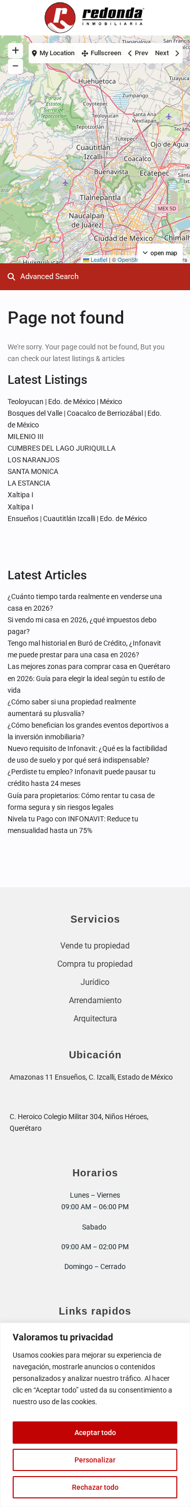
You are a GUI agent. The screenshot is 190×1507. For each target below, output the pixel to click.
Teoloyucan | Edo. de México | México (65, 402)
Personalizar (95, 1460)
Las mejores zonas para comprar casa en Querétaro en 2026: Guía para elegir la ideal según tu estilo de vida (89, 678)
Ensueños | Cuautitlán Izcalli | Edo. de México (77, 518)
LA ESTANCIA (29, 483)
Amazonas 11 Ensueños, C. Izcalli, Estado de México (91, 1077)
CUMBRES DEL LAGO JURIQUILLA (62, 448)
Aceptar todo (95, 1433)
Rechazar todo (95, 1487)
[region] (95, 1415)
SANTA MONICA (33, 471)
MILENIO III (26, 436)
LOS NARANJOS (33, 460)
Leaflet (98, 259)
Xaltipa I (20, 495)
